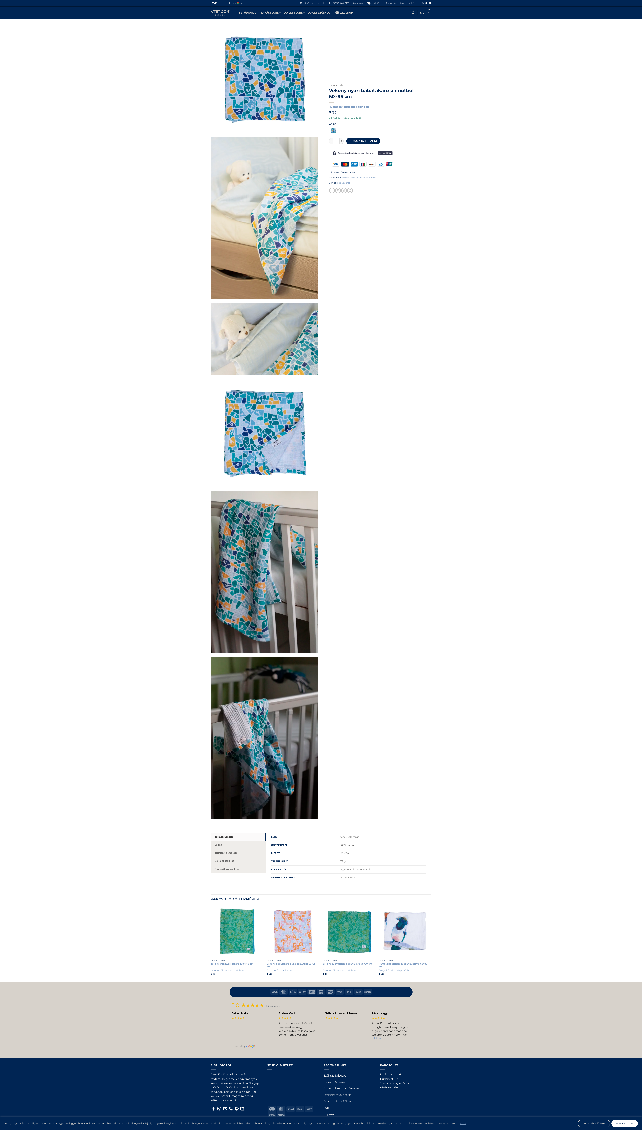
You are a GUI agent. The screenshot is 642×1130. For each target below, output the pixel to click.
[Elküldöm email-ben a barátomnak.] (338, 190)
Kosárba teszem (363, 141)
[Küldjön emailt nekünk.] (225, 1109)
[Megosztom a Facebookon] (332, 190)
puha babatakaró (366, 177)
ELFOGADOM (624, 1123)
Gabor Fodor (240, 1013)
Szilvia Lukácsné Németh (342, 1013)
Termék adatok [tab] (224, 837)
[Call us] (231, 1109)
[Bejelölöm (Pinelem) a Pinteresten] (344, 190)
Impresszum (332, 1114)
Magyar (232, 3)
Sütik (463, 1123)
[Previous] (210, 943)
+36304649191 (389, 1087)
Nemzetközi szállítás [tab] (227, 869)
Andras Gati (286, 1013)
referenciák (390, 3)
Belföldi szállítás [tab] (224, 861)
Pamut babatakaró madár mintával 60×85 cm (403, 965)
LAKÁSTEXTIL (269, 12)
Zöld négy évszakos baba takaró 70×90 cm (347, 963)
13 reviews (273, 1006)
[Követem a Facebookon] (420, 3)
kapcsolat (358, 3)
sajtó (411, 3)
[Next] (431, 943)
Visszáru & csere (334, 1082)
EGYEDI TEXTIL (293, 12)
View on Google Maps (394, 1083)
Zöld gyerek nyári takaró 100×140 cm (232, 963)
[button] (413, 13)
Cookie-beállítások (594, 1123)
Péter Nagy (380, 1013)
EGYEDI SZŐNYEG (319, 12)
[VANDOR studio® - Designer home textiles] (221, 12)
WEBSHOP (346, 12)
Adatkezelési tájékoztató (340, 1101)
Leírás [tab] (218, 845)
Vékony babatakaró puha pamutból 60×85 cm (291, 965)
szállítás (375, 3)
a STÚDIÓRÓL (247, 12)
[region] (321, 1123)
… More (376, 1038)
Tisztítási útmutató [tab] (226, 853)
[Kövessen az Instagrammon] (423, 3)
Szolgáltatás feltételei (338, 1095)
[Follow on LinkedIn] (430, 3)
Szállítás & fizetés (335, 1075)
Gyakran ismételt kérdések (341, 1088)
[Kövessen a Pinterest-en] (426, 3)
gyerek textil (336, 85)
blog (402, 3)
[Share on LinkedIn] (350, 190)
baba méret (343, 183)
